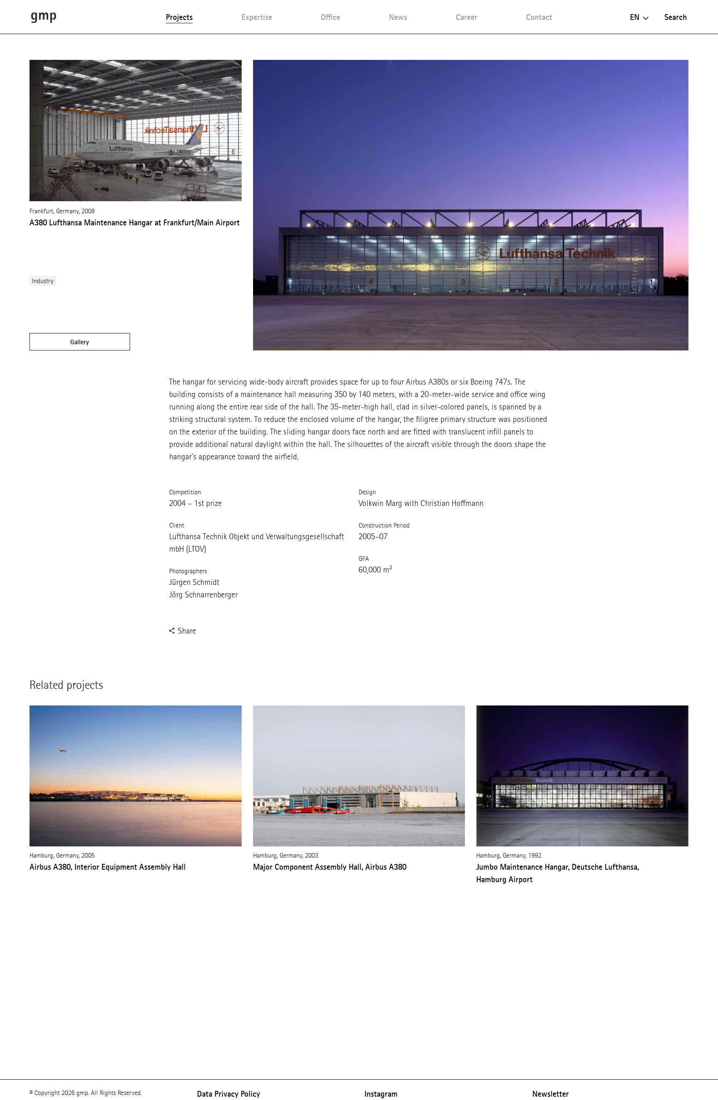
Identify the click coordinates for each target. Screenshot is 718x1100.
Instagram (381, 1094)
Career (466, 17)
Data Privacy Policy (228, 1094)
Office (330, 17)
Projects (179, 17)
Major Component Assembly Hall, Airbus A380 (329, 867)
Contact (539, 17)
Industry (43, 281)
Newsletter (550, 1094)
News (398, 17)
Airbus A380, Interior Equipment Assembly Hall (108, 867)
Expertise (256, 17)
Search (675, 17)
